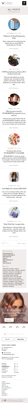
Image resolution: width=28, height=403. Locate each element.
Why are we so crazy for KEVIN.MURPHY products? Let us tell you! (14, 113)
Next (24, 243)
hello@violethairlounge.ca (9, 354)
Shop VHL (7, 339)
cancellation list (9, 358)
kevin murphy (16, 280)
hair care (10, 278)
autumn (16, 268)
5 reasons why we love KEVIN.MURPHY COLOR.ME (14, 152)
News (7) (5, 258)
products (11, 281)
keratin (10, 280)
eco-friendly (6, 275)
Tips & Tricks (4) (7, 263)
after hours (6, 268)
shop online (10, 283)
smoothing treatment (19, 283)
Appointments (5, 357)
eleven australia (14, 275)
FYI (14, 276)
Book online (8, 320)
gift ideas (5, 278)
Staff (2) (5, 261)
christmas (5, 272)
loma (21, 280)
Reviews (4, 393)
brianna (17, 270)
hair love (5, 280)
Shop (4, 392)
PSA (16, 281)
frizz (11, 276)
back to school (7, 270)
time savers (11, 284)
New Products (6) (7, 256)
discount (5, 273)
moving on (6, 281)
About (4, 385)
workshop (11, 286)
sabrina (20, 281)
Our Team (5, 386)
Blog (3, 391)
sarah (4, 283)
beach (13, 270)
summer (5, 284)
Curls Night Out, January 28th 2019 (14, 189)
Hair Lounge (6, 383)
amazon (11, 268)
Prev (19, 243)
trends (20, 284)
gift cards (18, 276)
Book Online (20, 339)
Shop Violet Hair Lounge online (14, 224)
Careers (5, 389)
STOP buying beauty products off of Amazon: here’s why (14, 73)
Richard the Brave (20, 401)
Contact (5, 395)
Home (4, 382)
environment (6, 276)
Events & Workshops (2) (9, 255)
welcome (5, 286)
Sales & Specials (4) (8, 259)
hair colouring (17, 278)
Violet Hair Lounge (13, 399)
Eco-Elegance (6, 387)
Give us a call (19, 320)
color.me (11, 272)
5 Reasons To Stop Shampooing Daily (14, 37)
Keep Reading (13, 48)
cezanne (22, 270)
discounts (10, 273)
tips (16, 284)
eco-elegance (17, 273)
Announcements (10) (8, 253)
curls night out (18, 272)
